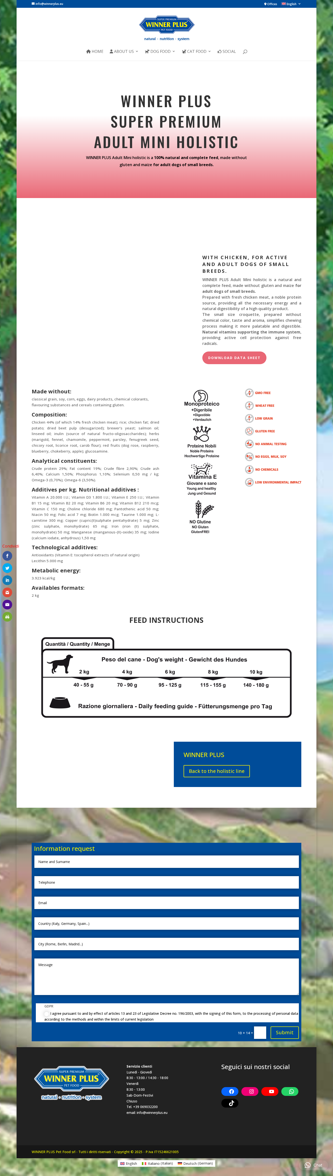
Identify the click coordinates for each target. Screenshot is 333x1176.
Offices (271, 4)
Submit (285, 1032)
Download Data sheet (234, 357)
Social (229, 51)
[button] (313, 1165)
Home (97, 51)
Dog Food (160, 51)
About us (123, 51)
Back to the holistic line (217, 771)
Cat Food (196, 51)
